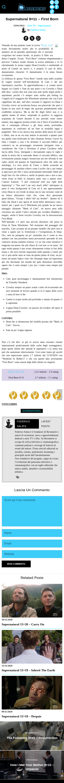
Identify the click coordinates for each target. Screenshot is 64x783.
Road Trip (47, 45)
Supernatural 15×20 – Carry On (23, 624)
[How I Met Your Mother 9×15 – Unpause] (32, 765)
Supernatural (44, 25)
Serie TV (31, 25)
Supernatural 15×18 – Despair (21, 716)
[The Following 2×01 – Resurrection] (32, 735)
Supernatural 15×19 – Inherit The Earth (28, 670)
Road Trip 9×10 (16, 372)
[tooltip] (52, 2)
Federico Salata (38, 30)
